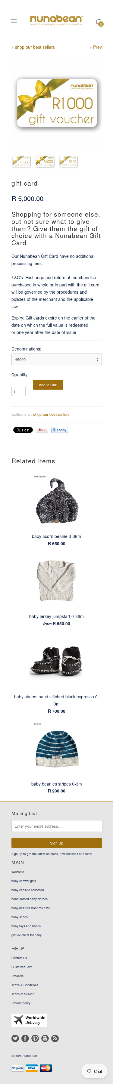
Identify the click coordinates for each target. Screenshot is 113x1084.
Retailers (17, 976)
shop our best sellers (51, 414)
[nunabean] (55, 22)
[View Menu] (14, 22)
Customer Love (22, 967)
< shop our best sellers (33, 47)
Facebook (25, 1038)
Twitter (15, 1038)
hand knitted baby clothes (29, 899)
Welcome (17, 872)
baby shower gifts (23, 881)
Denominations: (26, 349)
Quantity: (20, 375)
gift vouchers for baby (26, 935)
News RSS (55, 1038)
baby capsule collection (27, 890)
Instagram (45, 1038)
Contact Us (19, 958)
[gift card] (56, 102)
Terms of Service (22, 994)
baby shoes (19, 917)
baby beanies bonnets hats (30, 908)
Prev (97, 47)
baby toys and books (26, 926)
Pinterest (35, 1038)
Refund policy (20, 1003)
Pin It (42, 430)
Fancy (59, 430)
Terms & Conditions (24, 985)
